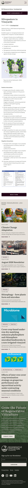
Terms (11, 470)
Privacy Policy (5, 470)
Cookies (17, 470)
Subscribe (14, 464)
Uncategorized (18, 9)
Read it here (14, 194)
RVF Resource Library (7, 9)
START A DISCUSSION (13, 13)
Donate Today (8, 436)
